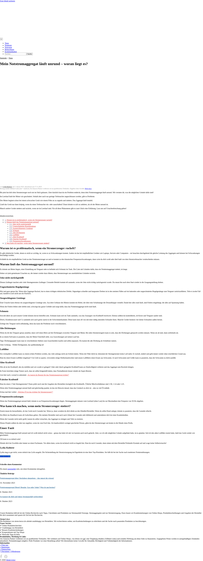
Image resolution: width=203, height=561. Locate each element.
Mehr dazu (88, 188)
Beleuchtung (9, 50)
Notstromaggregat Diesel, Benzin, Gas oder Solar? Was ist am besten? (27, 487)
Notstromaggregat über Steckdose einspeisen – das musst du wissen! (27, 478)
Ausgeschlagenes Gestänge (21, 228)
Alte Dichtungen (17, 233)
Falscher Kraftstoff (18, 239)
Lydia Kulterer (7, 187)
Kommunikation (11, 52)
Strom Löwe (10, 560)
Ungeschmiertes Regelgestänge (22, 226)
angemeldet (12, 469)
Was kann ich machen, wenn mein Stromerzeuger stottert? (27, 243)
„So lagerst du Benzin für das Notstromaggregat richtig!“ (48, 375)
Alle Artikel (5, 456)
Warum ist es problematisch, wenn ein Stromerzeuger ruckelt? (28, 220)
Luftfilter (14, 235)
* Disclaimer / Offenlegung (10, 551)
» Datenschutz (5, 549)
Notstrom (8, 45)
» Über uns (4, 545)
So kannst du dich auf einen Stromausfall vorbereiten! (21, 497)
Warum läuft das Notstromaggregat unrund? (22, 222)
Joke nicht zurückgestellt (20, 224)
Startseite (3, 58)
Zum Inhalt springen (7, 1)
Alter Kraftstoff (16, 237)
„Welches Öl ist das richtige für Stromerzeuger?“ (35, 392)
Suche (29, 54)
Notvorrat (8, 47)
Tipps (7, 43)
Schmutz (14, 231)
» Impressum (5, 547)
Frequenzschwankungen (20, 241)
